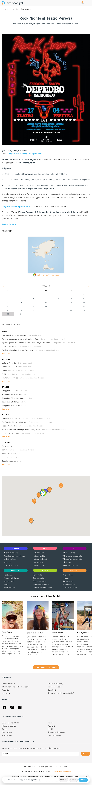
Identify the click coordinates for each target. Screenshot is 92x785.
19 (46, 306)
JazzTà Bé (11, 454)
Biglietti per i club (10, 559)
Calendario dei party (11, 553)
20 (59, 306)
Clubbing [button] (15, 548)
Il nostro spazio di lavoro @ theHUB (61, 693)
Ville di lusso (67, 562)
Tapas (6, 584)
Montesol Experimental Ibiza (26, 418)
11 (33, 302)
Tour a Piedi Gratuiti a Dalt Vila (21, 335)
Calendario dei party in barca (14, 556)
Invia (85, 754)
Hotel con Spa (38, 562)
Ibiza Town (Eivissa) (32, 154)
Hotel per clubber (39, 556)
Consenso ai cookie (55, 687)
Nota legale (6, 693)
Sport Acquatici (38, 578)
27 (59, 310)
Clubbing (51, 723)
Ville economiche (69, 553)
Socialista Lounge (12, 461)
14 (71, 302)
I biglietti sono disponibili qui (16, 206)
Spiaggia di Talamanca (15, 394)
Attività (16, 9)
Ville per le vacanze (9, 726)
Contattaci (52, 690)
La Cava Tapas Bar (17, 363)
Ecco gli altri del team (46, 667)
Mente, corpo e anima (41, 584)
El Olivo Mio (19, 374)
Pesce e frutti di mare (11, 578)
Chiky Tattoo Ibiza (21, 346)
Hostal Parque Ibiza (22, 426)
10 (21, 302)
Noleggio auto (68, 581)
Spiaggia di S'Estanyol (14, 402)
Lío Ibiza (10, 457)
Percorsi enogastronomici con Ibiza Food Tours (33, 339)
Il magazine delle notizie (56, 732)
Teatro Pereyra (15, 154)
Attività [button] (45, 570)
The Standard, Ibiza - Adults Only (27, 422)
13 (59, 302)
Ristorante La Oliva (17, 367)
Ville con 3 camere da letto (72, 556)
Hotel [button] (45, 548)
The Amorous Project (23, 378)
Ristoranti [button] (15, 570)
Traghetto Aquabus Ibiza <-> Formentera (30, 350)
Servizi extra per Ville (70, 565)
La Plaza (18, 370)
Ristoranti (51, 726)
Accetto (83, 780)
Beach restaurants (10, 587)
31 (21, 314)
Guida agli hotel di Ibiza (10, 723)
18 (33, 306)
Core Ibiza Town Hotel (23, 433)
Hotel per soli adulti (40, 559)
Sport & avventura (39, 581)
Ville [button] (74, 548)
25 (33, 310)
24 (21, 310)
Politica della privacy (55, 684)
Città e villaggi (68, 575)
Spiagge (66, 578)
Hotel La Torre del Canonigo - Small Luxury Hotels (34, 430)
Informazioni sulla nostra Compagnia (15, 687)
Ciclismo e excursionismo (42, 587)
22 (84, 306)
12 (46, 302)
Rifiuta (73, 780)
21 (71, 306)
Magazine (7, 562)
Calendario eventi (28, 9)
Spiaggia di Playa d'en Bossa (17, 398)
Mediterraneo (9, 575)
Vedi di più (6, 353)
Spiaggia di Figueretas (14, 391)
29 (84, 310)
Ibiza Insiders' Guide (11, 565)
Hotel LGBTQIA (38, 553)
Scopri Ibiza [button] (75, 570)
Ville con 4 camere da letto (72, 559)
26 (46, 310)
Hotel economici (39, 565)
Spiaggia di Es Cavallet (14, 406)
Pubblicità (5, 690)
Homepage (6, 9)
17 (21, 306)
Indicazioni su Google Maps (48, 275)
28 (71, 310)
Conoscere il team (8, 684)
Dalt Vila (18, 450)
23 (8, 310)
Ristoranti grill (9, 581)
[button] (31, 521)
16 (8, 306)
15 (84, 302)
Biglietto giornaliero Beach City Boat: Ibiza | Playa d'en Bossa (38, 343)
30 (8, 314)
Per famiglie (37, 575)
